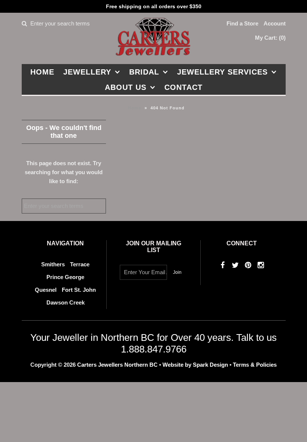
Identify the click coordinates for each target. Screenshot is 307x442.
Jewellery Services (222, 72)
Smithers (53, 264)
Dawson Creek (65, 302)
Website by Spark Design (196, 364)
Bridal (144, 72)
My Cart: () (270, 37)
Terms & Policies (255, 364)
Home (42, 72)
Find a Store (242, 23)
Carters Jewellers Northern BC (117, 364)
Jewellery (87, 72)
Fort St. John (79, 290)
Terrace (79, 264)
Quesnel (46, 290)
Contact (183, 87)
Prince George (65, 277)
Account (275, 23)
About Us (125, 87)
